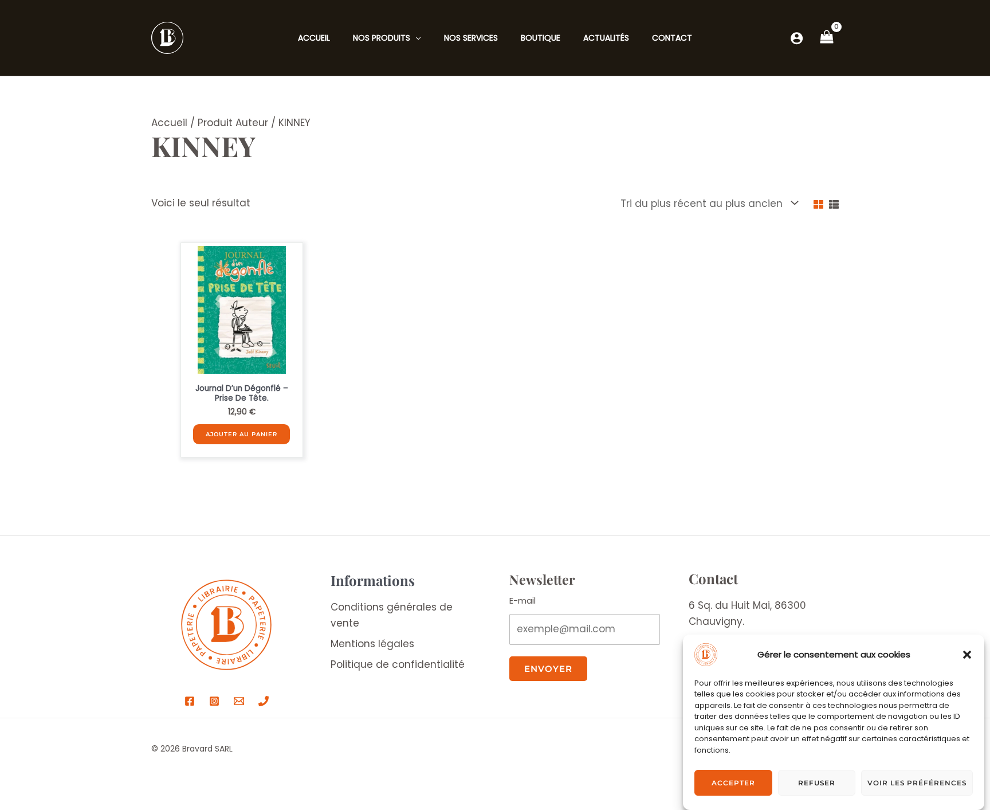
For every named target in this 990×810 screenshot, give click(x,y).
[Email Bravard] (239, 701)
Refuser (816, 782)
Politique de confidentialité (398, 664)
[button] (967, 654)
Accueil (169, 123)
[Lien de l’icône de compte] (796, 38)
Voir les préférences (917, 782)
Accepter (733, 782)
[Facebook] (189, 701)
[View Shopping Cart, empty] (827, 38)
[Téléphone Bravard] (263, 701)
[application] (415, 38)
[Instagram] (214, 701)
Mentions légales (372, 644)
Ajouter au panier (241, 434)
